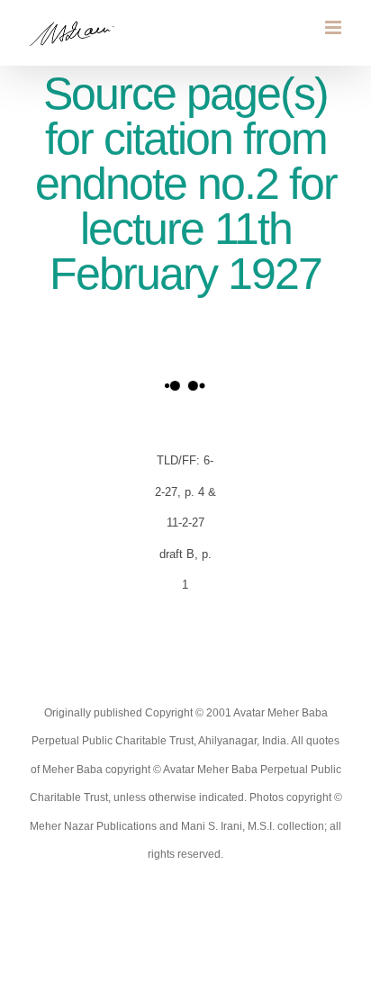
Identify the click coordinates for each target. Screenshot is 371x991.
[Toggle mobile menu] (334, 27)
